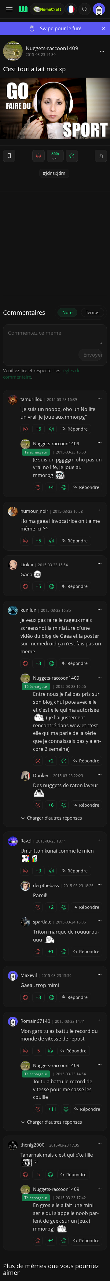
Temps (92, 312)
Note (67, 312)
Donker (41, 775)
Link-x (27, 564)
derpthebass (46, 885)
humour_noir (34, 511)
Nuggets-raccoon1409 (52, 48)
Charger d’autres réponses (54, 818)
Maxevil (28, 975)
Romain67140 (35, 1021)
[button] (85, 9)
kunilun (28, 610)
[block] (102, 51)
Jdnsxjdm (55, 173)
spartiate (42, 922)
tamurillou (31, 399)
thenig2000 (32, 1145)
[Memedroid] (22, 9)
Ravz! (26, 841)
